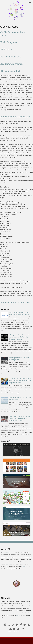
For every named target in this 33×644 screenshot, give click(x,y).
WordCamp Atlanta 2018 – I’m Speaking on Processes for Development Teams (19, 418)
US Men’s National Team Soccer (12, 33)
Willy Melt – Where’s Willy (11, 502)
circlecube (16, 11)
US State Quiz (7, 49)
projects (28, 561)
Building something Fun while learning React (19, 358)
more (22, 564)
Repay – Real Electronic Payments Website (14, 485)
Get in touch (27, 603)
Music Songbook (8, 42)
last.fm (13, 625)
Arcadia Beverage (9, 518)
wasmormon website (10, 470)
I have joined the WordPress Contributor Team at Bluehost (19, 313)
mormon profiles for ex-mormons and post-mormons (18, 629)
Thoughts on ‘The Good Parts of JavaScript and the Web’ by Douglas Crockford (20, 337)
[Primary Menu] (30, 3)
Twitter (25, 625)
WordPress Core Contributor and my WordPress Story (20, 398)
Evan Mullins (6, 552)
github (9, 625)
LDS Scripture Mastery (11, 63)
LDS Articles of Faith (10, 70)
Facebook (21, 625)
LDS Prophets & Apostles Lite (15, 116)
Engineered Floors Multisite (12, 533)
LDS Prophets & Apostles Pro (15, 302)
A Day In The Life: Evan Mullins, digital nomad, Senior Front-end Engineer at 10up (20, 380)
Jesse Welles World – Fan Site (13, 454)
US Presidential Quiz (10, 56)
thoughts (8, 564)
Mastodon (22, 629)
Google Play (10, 629)
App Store (14, 629)
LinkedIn (17, 625)
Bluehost (25, 566)
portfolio (18, 615)
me (29, 564)
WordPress (5, 625)
